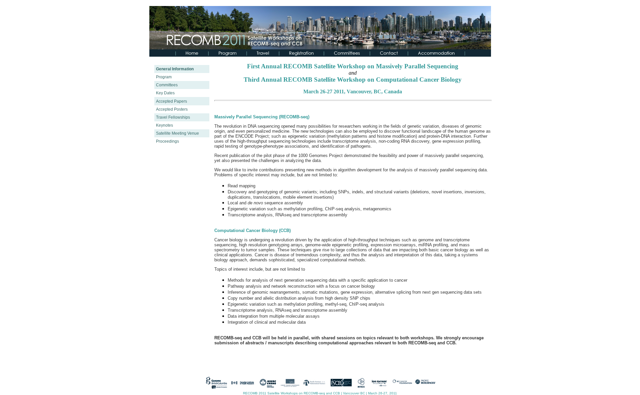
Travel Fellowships (173, 117)
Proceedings (167, 141)
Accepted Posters (172, 109)
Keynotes (164, 125)
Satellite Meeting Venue (177, 133)
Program (164, 77)
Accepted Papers (171, 101)
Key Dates (165, 93)
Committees (167, 85)
